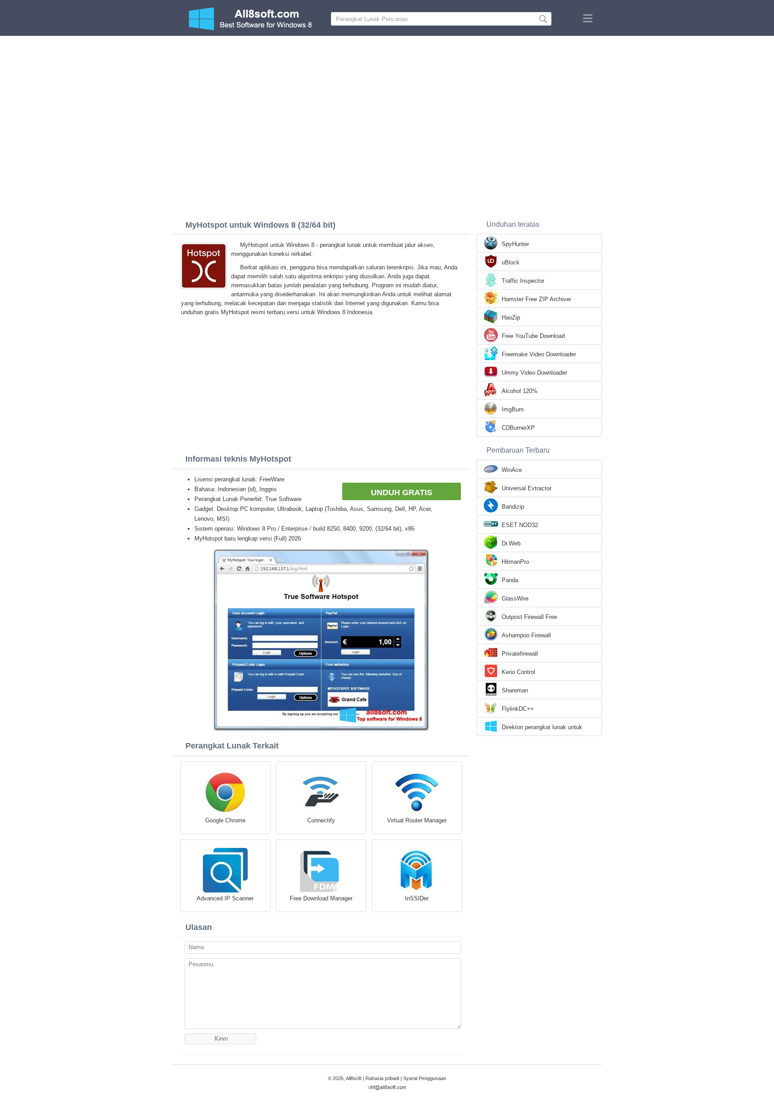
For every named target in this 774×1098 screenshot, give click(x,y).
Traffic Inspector (523, 280)
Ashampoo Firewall (526, 635)
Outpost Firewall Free (529, 617)
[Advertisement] (387, 103)
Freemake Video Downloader (539, 354)
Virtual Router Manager (417, 820)
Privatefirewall (520, 653)
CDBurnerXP (518, 427)
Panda (510, 580)
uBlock (511, 262)
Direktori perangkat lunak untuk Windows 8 (542, 728)
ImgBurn (513, 409)
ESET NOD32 (520, 525)
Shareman (515, 690)
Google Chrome (225, 820)
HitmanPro (515, 561)
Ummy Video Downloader (534, 372)
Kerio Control (518, 672)
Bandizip (513, 506)
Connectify (321, 820)
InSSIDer (417, 898)
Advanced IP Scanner (225, 898)
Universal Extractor (526, 488)
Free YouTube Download (533, 336)
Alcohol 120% (520, 391)
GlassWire (515, 598)
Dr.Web (511, 543)
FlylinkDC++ (518, 708)
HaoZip (511, 317)
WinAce (512, 470)
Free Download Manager (321, 898)
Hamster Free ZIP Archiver (536, 299)
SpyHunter (515, 244)
